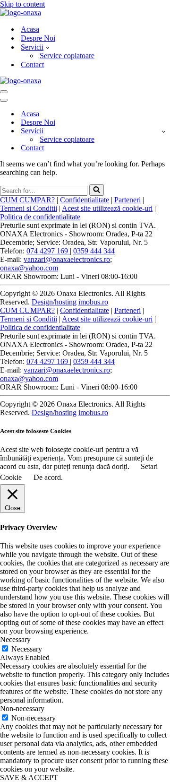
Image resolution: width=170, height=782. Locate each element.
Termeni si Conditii (28, 208)
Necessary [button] (15, 639)
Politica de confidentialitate (40, 217)
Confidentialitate (84, 200)
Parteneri (127, 200)
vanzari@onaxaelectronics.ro (67, 259)
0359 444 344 (94, 251)
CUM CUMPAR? (27, 200)
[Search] (96, 190)
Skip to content (22, 4)
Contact (32, 65)
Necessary (26, 649)
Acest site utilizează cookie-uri (107, 208)
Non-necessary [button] (22, 708)
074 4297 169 (48, 251)
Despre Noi (38, 38)
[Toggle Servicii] (163, 131)
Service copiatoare (67, 56)
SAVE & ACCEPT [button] (29, 777)
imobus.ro (93, 302)
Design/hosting (54, 302)
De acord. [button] (48, 477)
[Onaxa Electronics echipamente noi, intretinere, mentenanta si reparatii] (20, 13)
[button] (47, 47)
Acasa (30, 29)
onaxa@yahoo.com (29, 268)
